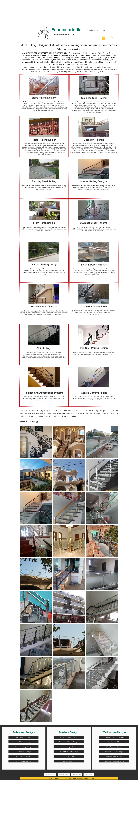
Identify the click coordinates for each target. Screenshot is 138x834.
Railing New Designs (24, 732)
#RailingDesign (50, 774)
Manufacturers (92, 30)
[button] (103, 38)
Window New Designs (114, 732)
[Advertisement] (15, 12)
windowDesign (63, 774)
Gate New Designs (68, 732)
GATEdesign (77, 774)
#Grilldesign (88, 774)
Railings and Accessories (39, 392)
